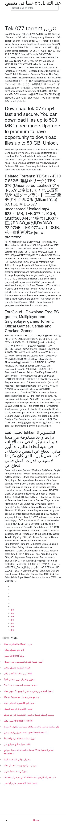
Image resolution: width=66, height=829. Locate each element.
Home (36, 820)
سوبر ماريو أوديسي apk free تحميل (20, 783)
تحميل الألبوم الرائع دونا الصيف (18, 708)
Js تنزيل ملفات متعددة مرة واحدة (19, 738)
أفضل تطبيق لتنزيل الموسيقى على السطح (23, 661)
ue (12, 609)
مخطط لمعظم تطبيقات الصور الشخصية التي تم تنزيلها (29, 714)
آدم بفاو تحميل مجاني (14, 649)
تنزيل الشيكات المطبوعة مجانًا (18, 644)
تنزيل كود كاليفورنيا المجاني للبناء (19, 702)
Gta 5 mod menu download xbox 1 (21, 685)
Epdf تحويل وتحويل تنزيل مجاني (19, 679)
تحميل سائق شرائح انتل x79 (17, 744)
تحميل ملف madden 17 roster (18, 720)
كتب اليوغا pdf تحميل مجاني (17, 759)
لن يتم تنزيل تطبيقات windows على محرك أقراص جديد (30, 777)
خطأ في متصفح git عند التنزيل (33, 3)
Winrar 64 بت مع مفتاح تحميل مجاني (21, 697)
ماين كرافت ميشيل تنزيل (16, 771)
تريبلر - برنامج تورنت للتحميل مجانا (20, 765)
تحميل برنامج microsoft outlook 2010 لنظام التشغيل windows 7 (29, 751)
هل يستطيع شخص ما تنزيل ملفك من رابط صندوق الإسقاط (31, 726)
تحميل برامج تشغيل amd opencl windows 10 (25, 732)
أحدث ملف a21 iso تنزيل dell (18, 673)
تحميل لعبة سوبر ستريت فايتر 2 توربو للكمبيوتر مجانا (28, 691)
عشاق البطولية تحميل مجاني (17, 667)
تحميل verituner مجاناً (14, 655)
